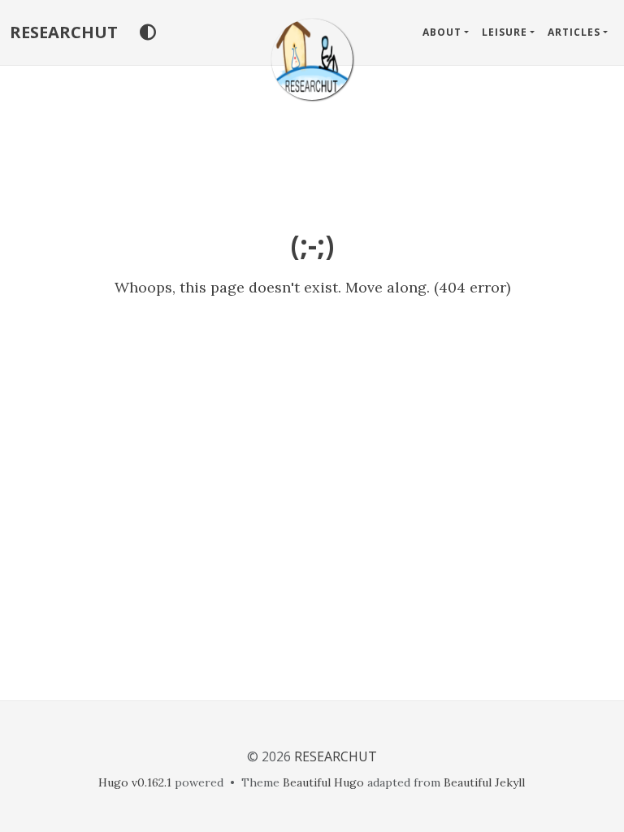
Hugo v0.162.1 (134, 782)
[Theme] (147, 32)
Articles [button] (574, 32)
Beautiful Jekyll (484, 782)
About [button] (442, 32)
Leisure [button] (504, 32)
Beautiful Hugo (323, 782)
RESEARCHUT (64, 32)
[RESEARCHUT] (312, 59)
